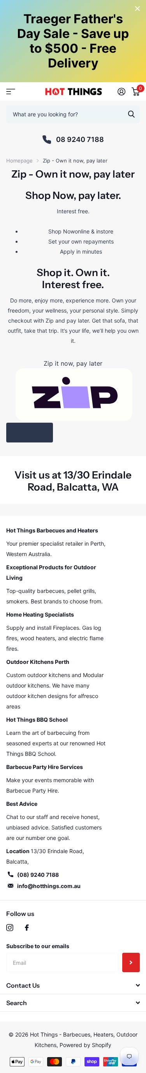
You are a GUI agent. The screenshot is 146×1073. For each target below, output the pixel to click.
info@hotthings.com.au (49, 886)
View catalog (10, 91)
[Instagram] (9, 927)
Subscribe (131, 962)
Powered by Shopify (85, 1045)
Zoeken (131, 114)
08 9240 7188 (80, 139)
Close (137, 8)
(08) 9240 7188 (38, 874)
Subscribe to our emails (37, 946)
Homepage (19, 160)
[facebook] (27, 927)
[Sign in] (121, 91)
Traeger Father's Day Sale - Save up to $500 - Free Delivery (73, 41)
